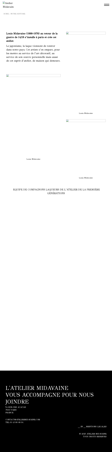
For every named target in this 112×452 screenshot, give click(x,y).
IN (82, 427)
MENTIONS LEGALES (96, 427)
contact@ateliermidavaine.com (22, 419)
